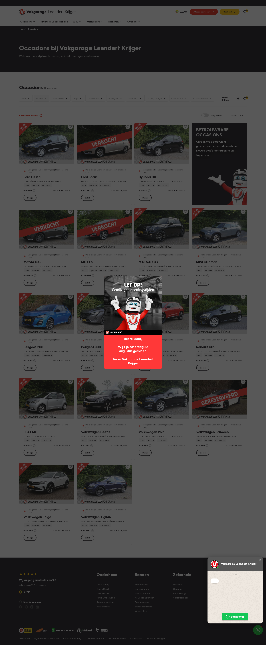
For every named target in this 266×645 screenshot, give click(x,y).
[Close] (157, 280)
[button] (260, 559)
